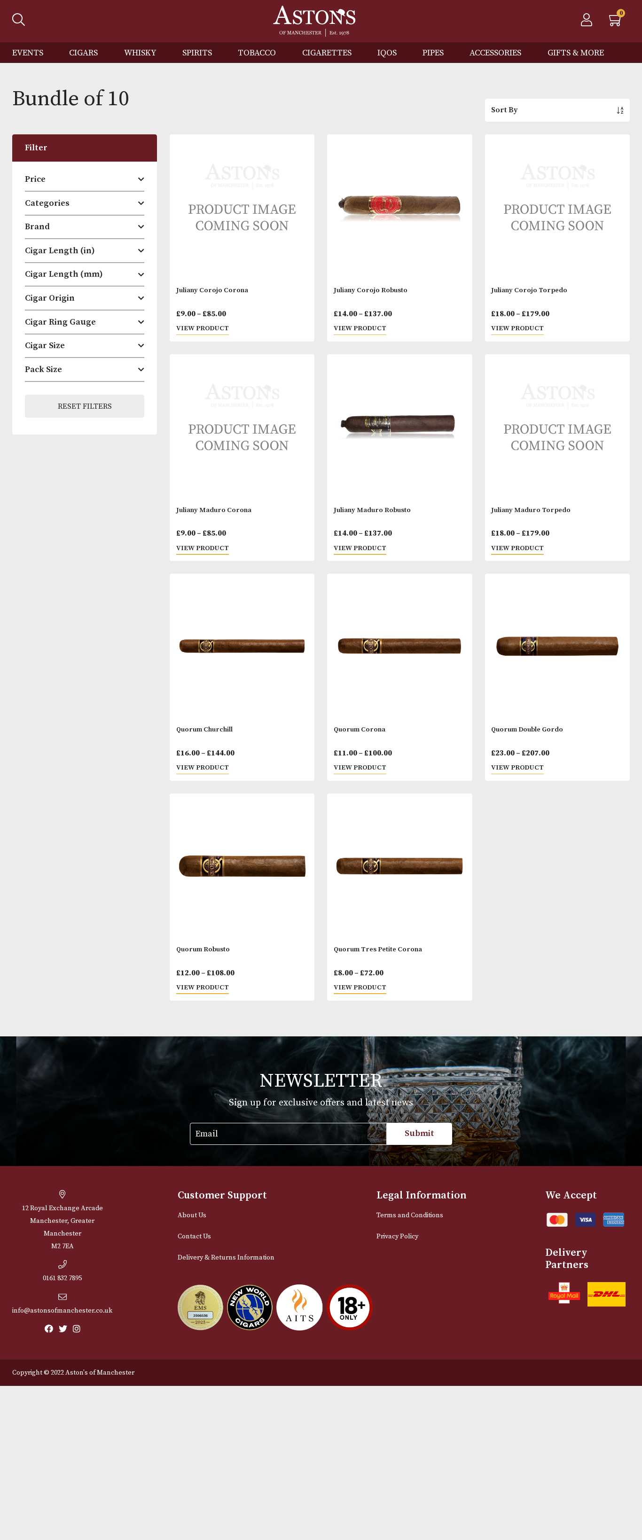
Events (27, 52)
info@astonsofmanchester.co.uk (62, 1311)
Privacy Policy (397, 1236)
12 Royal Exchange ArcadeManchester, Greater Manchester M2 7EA (62, 1227)
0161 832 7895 (62, 1278)
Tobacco (257, 52)
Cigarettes (327, 52)
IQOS (387, 52)
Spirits (197, 52)
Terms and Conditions (409, 1215)
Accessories (495, 52)
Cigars (83, 52)
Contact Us (194, 1236)
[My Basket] (616, 22)
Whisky (140, 52)
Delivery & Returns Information (226, 1257)
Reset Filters (85, 406)
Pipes (433, 52)
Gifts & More (576, 52)
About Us (192, 1215)
